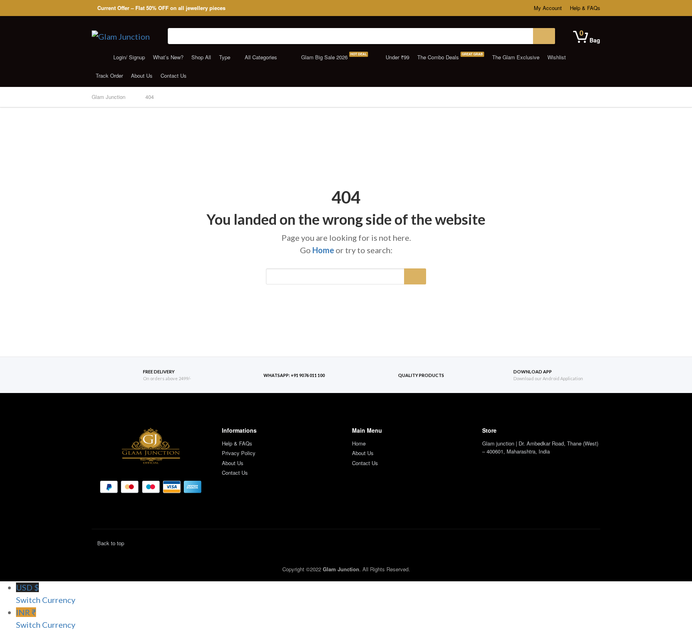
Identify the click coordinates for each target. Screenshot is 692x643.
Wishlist (556, 57)
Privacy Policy (238, 453)
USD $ (45, 594)
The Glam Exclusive (515, 57)
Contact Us (174, 75)
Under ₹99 (396, 57)
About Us (142, 75)
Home (323, 250)
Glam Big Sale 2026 (333, 56)
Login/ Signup (128, 57)
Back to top (110, 543)
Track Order (109, 75)
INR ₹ (45, 618)
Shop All (201, 57)
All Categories (261, 57)
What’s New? (168, 57)
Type (224, 57)
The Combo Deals (450, 56)
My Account (548, 8)
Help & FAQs (585, 8)
